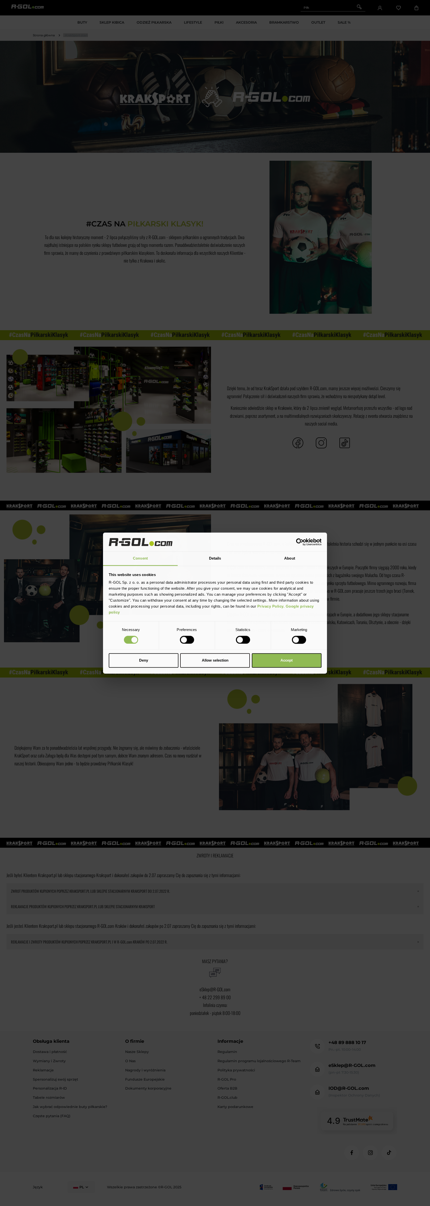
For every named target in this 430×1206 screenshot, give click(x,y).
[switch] (187, 640)
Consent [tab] (140, 558)
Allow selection (215, 660)
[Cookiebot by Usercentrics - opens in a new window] (300, 542)
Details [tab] (215, 558)
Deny (143, 660)
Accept (286, 660)
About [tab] (289, 558)
